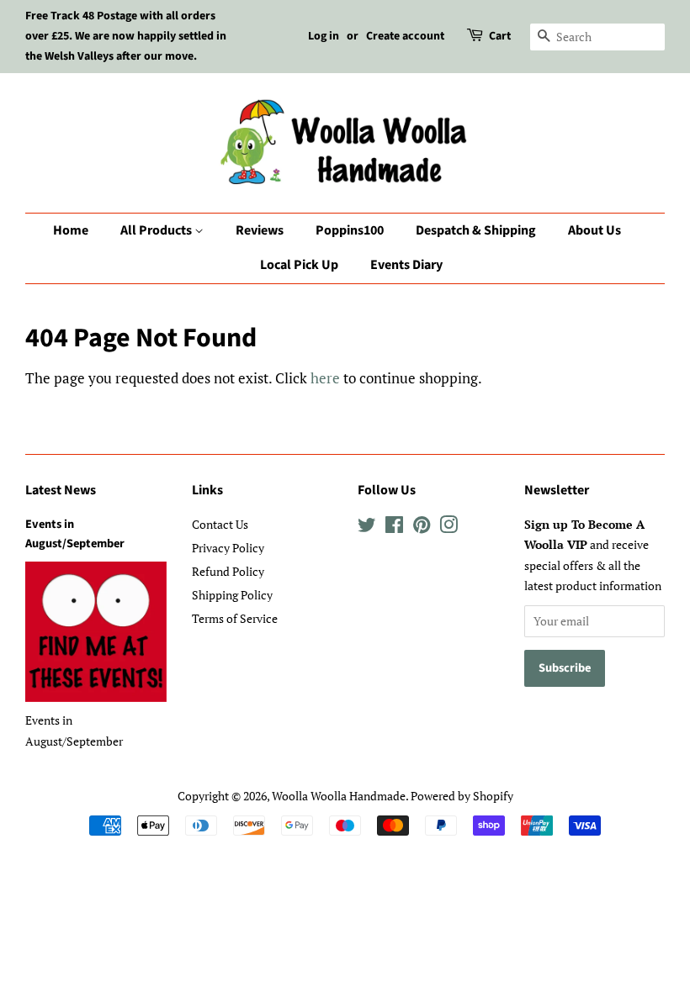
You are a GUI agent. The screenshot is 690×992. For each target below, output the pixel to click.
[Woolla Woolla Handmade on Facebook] (394, 528)
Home (70, 230)
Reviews (260, 230)
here (325, 378)
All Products (157, 230)
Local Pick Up (299, 265)
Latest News (60, 490)
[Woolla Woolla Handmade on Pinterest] (421, 528)
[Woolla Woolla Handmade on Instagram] (448, 528)
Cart (500, 36)
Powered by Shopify (462, 796)
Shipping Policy (232, 595)
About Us (594, 230)
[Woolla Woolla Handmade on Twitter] (367, 528)
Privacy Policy (228, 548)
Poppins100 (350, 230)
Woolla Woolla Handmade (339, 796)
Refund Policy (228, 571)
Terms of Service (235, 618)
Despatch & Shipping (476, 230)
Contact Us (220, 524)
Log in (323, 36)
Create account (405, 36)
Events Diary (406, 265)
